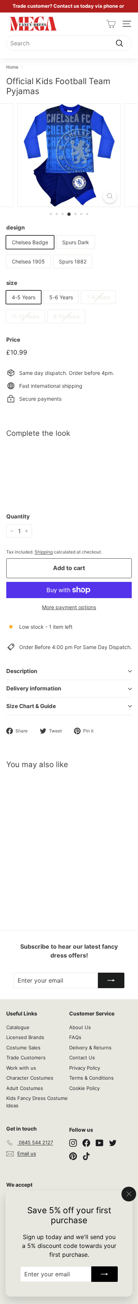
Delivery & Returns (90, 1048)
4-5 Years (23, 297)
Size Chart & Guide (31, 706)
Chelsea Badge (30, 242)
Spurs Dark (75, 242)
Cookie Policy (84, 1088)
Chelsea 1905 (28, 261)
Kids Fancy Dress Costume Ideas (37, 1101)
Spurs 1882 (72, 261)
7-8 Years (98, 297)
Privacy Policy (84, 1068)
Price (13, 339)
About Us (80, 1027)
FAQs (75, 1037)
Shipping (44, 552)
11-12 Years (25, 316)
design (15, 227)
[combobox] (69, 43)
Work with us (21, 1068)
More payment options (69, 607)
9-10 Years (66, 316)
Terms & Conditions (91, 1078)
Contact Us (82, 1057)
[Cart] (111, 24)
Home (12, 67)
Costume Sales (23, 1048)
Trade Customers (26, 1057)
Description (21, 671)
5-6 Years (61, 297)
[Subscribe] (104, 1274)
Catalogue (17, 1027)
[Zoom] (110, 196)
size (11, 282)
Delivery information (33, 688)
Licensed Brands (25, 1037)
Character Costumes (29, 1078)
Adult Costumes (24, 1088)
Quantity (18, 516)
